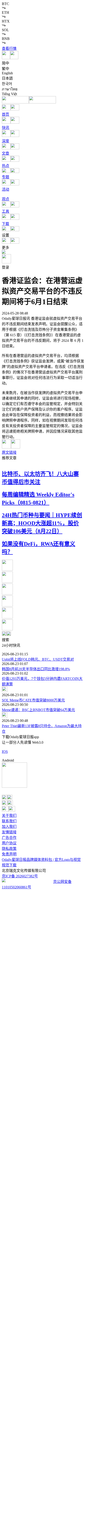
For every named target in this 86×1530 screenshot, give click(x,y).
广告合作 (9, 838)
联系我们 (9, 821)
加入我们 (9, 827)
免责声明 (9, 854)
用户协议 (9, 843)
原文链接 (9, 452)
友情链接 (9, 832)
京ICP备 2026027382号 (20, 876)
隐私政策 (9, 849)
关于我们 (9, 816)
